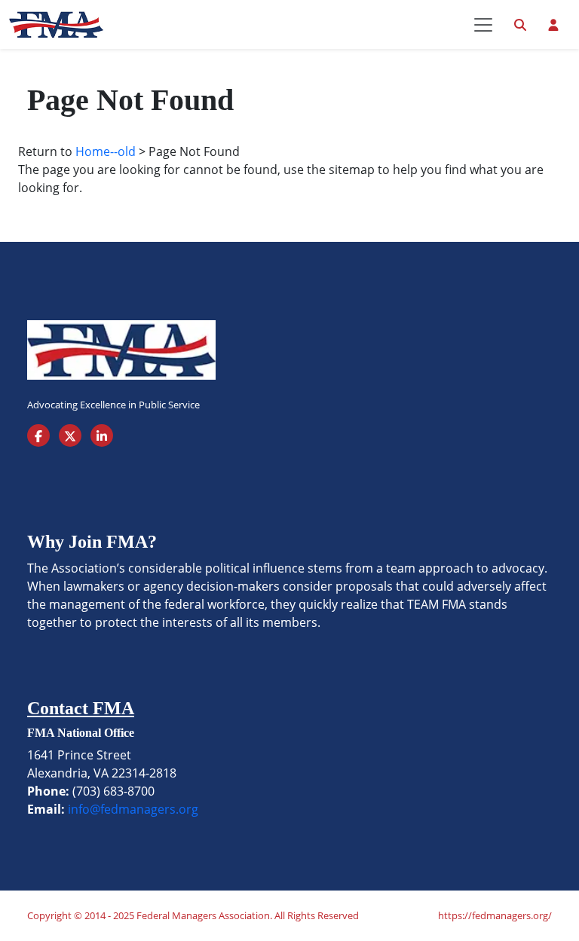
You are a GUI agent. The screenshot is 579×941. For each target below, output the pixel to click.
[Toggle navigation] (483, 25)
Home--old (105, 151)
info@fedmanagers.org (133, 809)
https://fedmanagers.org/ (495, 915)
